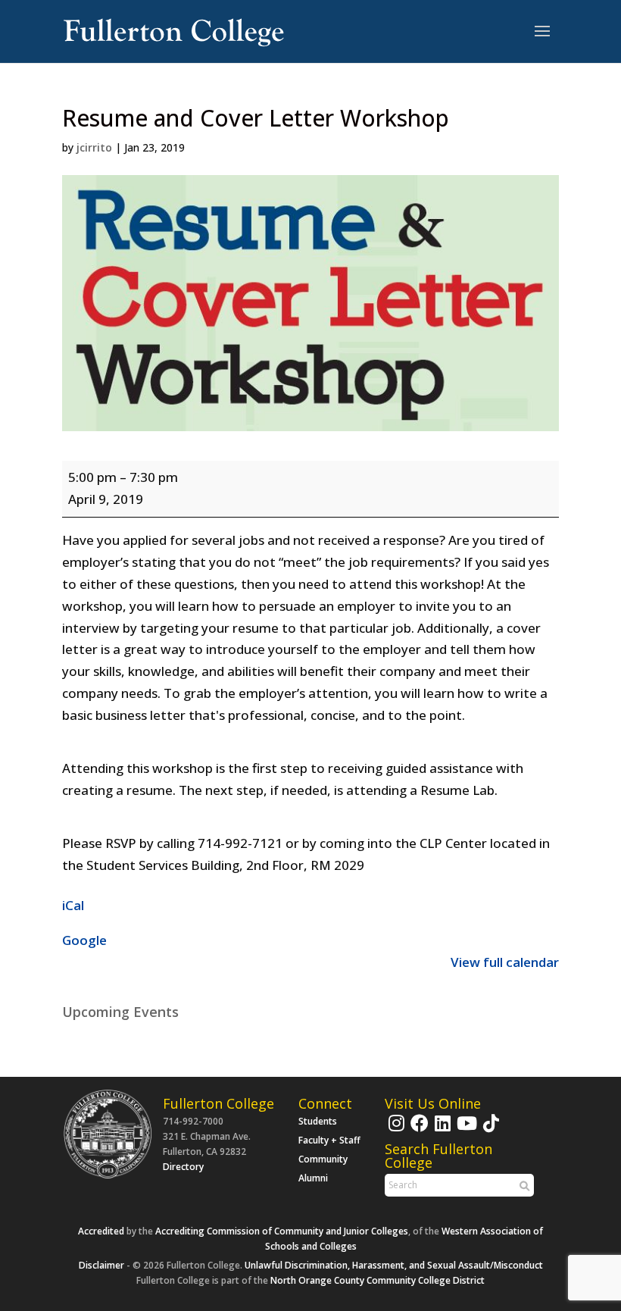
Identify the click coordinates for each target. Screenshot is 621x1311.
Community (323, 1159)
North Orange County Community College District (377, 1280)
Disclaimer (101, 1265)
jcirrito (94, 147)
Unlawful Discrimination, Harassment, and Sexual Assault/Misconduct (394, 1265)
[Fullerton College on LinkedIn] (441, 1130)
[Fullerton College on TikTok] (489, 1130)
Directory (183, 1166)
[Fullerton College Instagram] (394, 1130)
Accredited (101, 1231)
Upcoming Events (120, 1012)
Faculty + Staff (329, 1140)
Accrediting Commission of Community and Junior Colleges (281, 1231)
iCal (73, 905)
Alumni (313, 1178)
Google (84, 940)
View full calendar (505, 962)
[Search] (522, 1186)
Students (317, 1121)
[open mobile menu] (542, 32)
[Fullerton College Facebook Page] (418, 1130)
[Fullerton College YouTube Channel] (465, 1130)
